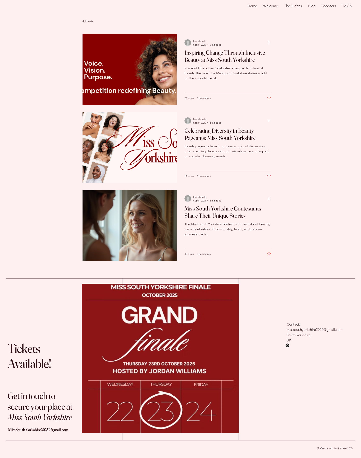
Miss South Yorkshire (40, 417)
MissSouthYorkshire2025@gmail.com (38, 430)
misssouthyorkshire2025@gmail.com (314, 329)
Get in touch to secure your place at (40, 401)
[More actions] (270, 42)
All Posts (87, 21)
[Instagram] (287, 345)
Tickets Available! (29, 355)
